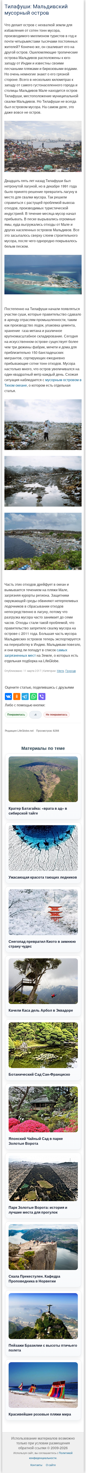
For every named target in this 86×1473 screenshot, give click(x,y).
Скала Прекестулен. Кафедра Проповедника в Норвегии (34, 1279)
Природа (70, 670)
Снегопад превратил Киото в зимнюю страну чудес (42, 944)
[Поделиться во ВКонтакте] (8, 696)
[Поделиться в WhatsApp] (33, 696)
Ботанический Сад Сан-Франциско (39, 1074)
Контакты (36, 1465)
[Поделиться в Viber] (41, 696)
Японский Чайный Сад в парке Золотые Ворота (36, 1141)
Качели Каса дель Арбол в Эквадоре (41, 1010)
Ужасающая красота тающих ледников (43, 877)
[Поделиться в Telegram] (25, 696)
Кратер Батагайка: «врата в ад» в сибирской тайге (38, 811)
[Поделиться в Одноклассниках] (16, 696)
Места (60, 670)
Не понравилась (56, 714)
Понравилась (16, 714)
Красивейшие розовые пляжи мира (40, 1414)
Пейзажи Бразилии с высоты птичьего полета (43, 1348)
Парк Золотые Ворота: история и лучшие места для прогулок (38, 1210)
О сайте (51, 1465)
